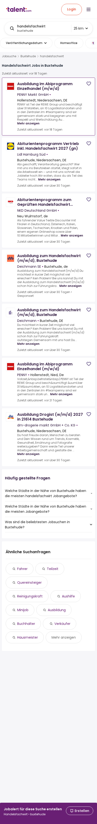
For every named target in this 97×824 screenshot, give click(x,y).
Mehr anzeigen (28, 123)
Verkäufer (62, 623)
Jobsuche (9, 56)
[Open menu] (88, 9)
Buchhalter (26, 623)
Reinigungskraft (30, 596)
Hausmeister (27, 637)
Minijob (22, 610)
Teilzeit (52, 568)
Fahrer (22, 568)
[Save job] (88, 84)
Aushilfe (68, 596)
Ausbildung (57, 610)
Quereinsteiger (29, 582)
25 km (79, 28)
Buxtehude (28, 56)
